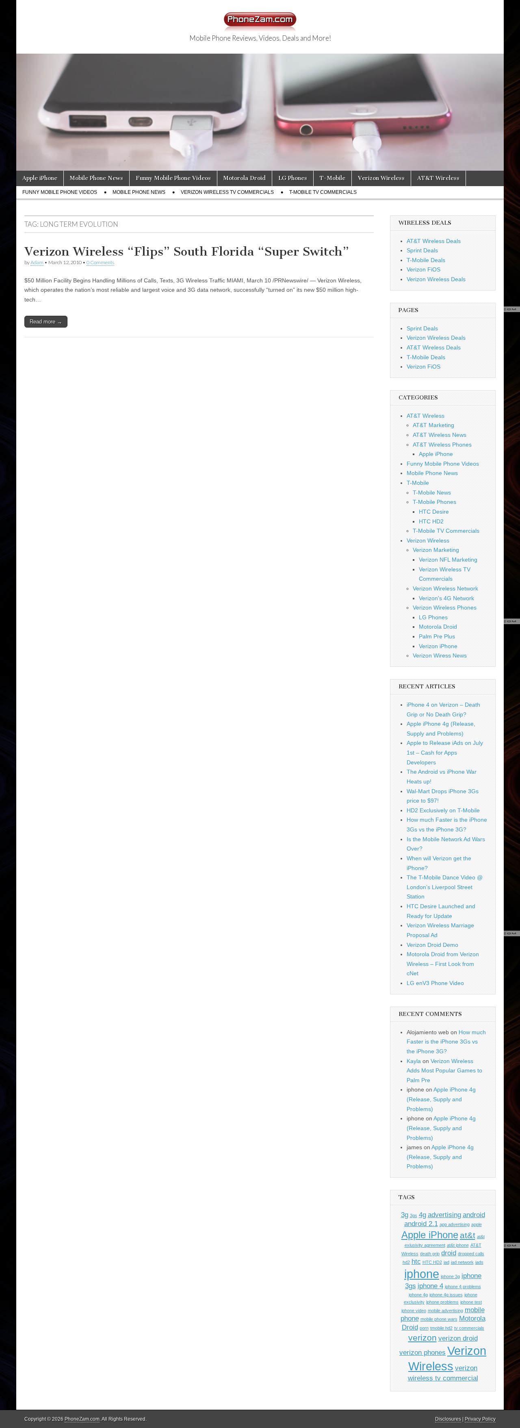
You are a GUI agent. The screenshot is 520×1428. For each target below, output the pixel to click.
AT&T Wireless (438, 178)
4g (422, 1215)
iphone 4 (430, 1286)
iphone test (471, 1302)
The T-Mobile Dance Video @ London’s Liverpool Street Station (445, 887)
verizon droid (458, 1338)
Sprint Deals (422, 250)
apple (476, 1224)
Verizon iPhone (438, 646)
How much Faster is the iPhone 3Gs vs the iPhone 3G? (446, 1042)
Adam (36, 262)
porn (424, 1328)
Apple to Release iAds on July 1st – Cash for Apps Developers (445, 752)
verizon (422, 1337)
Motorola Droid (244, 178)
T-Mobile (332, 178)
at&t (467, 1235)
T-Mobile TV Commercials (323, 192)
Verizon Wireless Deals (436, 279)
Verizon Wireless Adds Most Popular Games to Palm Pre (444, 1070)
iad (446, 1262)
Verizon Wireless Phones (445, 607)
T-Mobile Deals (426, 260)
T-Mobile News (432, 492)
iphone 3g (450, 1276)
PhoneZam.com (82, 1419)
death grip (430, 1253)
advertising (444, 1215)
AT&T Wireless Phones (442, 444)
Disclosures (448, 1419)
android (474, 1215)
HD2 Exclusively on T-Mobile (443, 810)
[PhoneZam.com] (260, 17)
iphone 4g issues (446, 1294)
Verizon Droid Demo (432, 945)
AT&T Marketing (433, 425)
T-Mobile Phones (434, 502)
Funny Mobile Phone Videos (173, 178)
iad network (462, 1262)
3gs (413, 1215)
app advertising (455, 1224)
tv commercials (469, 1328)
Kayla (414, 1061)
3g (404, 1215)
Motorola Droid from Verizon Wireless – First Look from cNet (443, 964)
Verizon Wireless (381, 178)
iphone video (413, 1310)
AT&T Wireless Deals (434, 241)
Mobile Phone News (96, 178)
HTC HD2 (431, 521)
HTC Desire (434, 511)
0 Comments (100, 262)
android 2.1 (421, 1224)
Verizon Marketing (436, 550)
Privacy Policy (480, 1419)
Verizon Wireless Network (445, 588)
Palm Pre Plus (437, 636)
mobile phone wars (438, 1319)
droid (448, 1253)
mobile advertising (445, 1310)
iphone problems (442, 1302)
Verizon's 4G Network (446, 598)
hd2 (406, 1262)
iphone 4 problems (463, 1286)
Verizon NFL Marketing (448, 559)
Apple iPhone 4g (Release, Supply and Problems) (441, 1099)
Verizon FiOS (423, 269)
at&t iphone (458, 1245)
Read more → (46, 322)
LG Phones (292, 178)
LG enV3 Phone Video (435, 983)
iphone (421, 1273)
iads (479, 1262)
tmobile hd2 (441, 1328)
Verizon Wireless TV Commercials (227, 192)
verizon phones (422, 1352)
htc (416, 1261)
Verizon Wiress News (440, 655)
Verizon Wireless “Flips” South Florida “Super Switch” (186, 251)
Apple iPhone (39, 178)
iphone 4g (418, 1294)
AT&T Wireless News (439, 435)
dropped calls (471, 1253)
